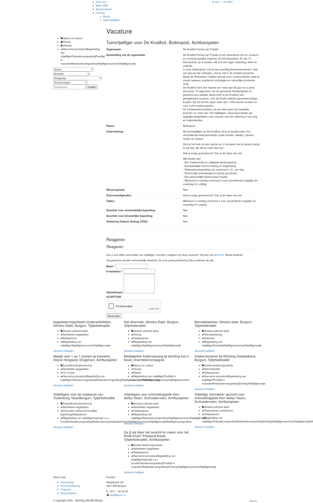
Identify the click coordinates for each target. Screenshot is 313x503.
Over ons (101, 2)
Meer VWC (102, 5)
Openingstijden (111, 20)
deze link (219, 255)
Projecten (65, 489)
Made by (253, 501)
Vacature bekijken (63, 351)
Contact (100, 13)
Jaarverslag (67, 482)
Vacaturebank (104, 9)
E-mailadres (114, 271)
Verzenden (114, 316)
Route (106, 16)
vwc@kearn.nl (118, 495)
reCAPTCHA (113, 296)
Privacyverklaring (70, 486)
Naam (110, 266)
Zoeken (91, 87)
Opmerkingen (114, 292)
